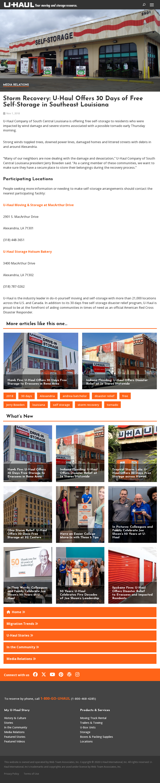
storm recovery (88, 405)
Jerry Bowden (15, 405)
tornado (112, 405)
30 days (26, 396)
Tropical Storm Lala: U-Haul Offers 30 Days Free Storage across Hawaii (131, 473)
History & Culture (15, 718)
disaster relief (104, 396)
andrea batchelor (75, 396)
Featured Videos (14, 741)
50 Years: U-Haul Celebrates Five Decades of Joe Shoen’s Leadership (79, 595)
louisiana (38, 405)
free (125, 396)
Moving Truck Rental (93, 718)
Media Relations (16, 84)
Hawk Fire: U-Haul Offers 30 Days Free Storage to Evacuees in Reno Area (26, 473)
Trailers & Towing (91, 722)
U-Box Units (88, 727)
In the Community (15, 727)
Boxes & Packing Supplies (96, 737)
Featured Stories (14, 737)
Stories (8, 722)
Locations (86, 741)
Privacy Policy (11, 773)
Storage (85, 732)
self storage (61, 405)
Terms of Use (31, 773)
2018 (9, 396)
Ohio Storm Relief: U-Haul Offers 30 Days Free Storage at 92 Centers (27, 534)
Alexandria (47, 396)
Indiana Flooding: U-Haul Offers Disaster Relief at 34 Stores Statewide (79, 473)
